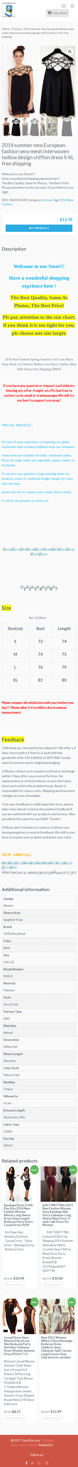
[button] (70, 51)
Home (5, 29)
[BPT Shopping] (9, 10)
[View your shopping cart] (63, 6)
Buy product (39, 228)
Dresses (16, 29)
